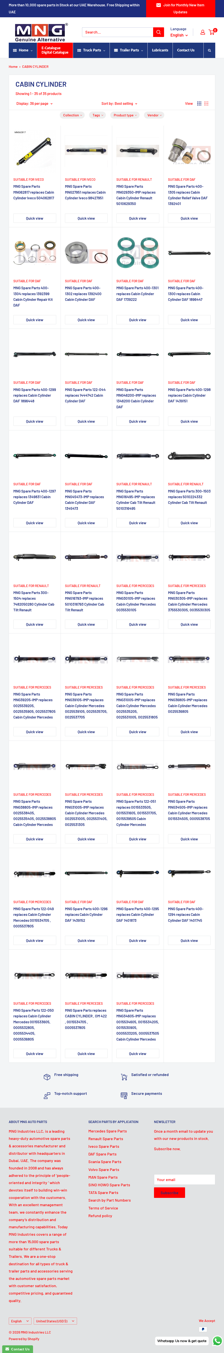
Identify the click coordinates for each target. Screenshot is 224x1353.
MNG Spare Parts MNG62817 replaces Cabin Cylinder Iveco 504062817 (33, 192)
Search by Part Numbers (109, 1200)
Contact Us (19, 1349)
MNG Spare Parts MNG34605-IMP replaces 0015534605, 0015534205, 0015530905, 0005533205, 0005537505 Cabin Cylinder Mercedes (137, 1024)
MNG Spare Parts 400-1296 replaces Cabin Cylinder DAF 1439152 (86, 914)
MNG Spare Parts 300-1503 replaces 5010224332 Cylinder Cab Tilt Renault (189, 497)
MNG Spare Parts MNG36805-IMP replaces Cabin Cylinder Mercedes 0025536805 (187, 702)
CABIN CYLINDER (35, 66)
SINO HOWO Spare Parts (109, 1184)
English (16, 1321)
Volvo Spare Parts (103, 1169)
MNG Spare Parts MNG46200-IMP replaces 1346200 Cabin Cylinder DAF (136, 398)
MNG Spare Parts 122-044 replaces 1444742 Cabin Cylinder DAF (85, 395)
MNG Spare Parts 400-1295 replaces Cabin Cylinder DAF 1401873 (137, 914)
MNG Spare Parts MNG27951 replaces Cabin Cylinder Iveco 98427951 (85, 192)
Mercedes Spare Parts (107, 1131)
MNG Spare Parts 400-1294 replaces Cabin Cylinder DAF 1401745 (185, 914)
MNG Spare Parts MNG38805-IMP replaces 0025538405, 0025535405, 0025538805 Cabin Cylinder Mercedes (34, 812)
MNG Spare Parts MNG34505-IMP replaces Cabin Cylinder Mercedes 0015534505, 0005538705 (189, 810)
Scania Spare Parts (104, 1161)
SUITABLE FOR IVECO (28, 179)
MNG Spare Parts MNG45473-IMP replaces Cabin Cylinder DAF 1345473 (84, 499)
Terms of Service (103, 1208)
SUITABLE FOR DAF (181, 179)
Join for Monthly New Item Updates (183, 8)
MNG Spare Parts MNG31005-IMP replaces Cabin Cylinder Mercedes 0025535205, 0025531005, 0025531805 (137, 705)
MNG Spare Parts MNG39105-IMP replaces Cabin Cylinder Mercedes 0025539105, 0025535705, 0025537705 (86, 705)
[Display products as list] (206, 103)
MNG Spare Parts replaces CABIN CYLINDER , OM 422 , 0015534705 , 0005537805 (86, 1019)
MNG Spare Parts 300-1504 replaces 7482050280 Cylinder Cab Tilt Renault (33, 601)
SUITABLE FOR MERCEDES (135, 586)
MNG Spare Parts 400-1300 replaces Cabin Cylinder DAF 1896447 (185, 293)
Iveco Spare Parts (103, 1146)
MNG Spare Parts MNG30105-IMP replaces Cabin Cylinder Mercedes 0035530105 (136, 601)
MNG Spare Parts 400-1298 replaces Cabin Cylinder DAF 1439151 (189, 395)
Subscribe (169, 1192)
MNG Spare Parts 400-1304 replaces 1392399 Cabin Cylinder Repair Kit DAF (33, 296)
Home (13, 66)
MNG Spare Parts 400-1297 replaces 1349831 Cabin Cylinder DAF (34, 497)
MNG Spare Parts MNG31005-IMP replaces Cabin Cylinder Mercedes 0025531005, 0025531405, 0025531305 (86, 812)
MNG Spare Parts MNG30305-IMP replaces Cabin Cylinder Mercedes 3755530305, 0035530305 (189, 601)
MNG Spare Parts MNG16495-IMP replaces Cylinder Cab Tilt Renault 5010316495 (135, 499)
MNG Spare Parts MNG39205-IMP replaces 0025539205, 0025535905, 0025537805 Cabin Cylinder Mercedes (34, 705)
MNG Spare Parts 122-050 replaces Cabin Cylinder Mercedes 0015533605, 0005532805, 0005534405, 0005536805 (33, 1024)
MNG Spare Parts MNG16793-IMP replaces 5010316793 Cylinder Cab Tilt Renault (84, 601)
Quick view (34, 218)
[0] (211, 32)
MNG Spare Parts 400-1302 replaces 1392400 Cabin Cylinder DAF (83, 293)
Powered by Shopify (24, 1339)
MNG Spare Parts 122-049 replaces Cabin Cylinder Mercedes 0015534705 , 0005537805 (33, 917)
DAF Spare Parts (102, 1153)
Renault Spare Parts (105, 1138)
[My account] (203, 32)
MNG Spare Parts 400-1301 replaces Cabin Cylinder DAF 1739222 (137, 293)
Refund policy (100, 1215)
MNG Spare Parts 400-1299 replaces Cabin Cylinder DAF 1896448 (34, 395)
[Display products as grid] (199, 103)
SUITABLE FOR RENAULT (134, 179)
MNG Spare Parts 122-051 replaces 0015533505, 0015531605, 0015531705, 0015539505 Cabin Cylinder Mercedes (136, 812)
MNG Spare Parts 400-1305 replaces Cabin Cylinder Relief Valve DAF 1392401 (188, 195)
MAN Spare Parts (103, 1177)
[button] (72, 115)
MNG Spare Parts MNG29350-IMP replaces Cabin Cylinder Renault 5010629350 (136, 195)
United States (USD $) (51, 1321)
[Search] (158, 32)
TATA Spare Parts (103, 1192)
